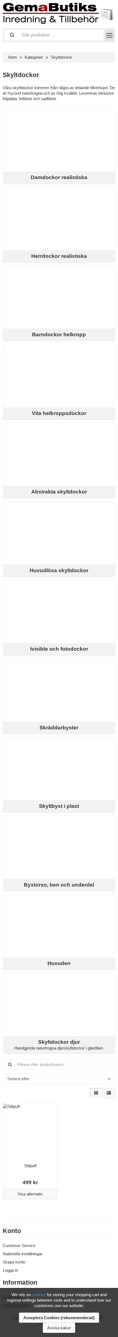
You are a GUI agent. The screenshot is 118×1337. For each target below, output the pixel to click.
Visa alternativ (30, 1194)
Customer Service (19, 1245)
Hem (12, 57)
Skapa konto (14, 1262)
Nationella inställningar (23, 1253)
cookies (39, 1294)
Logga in (10, 1270)
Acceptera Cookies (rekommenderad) (59, 1317)
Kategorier (34, 57)
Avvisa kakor (59, 1327)
